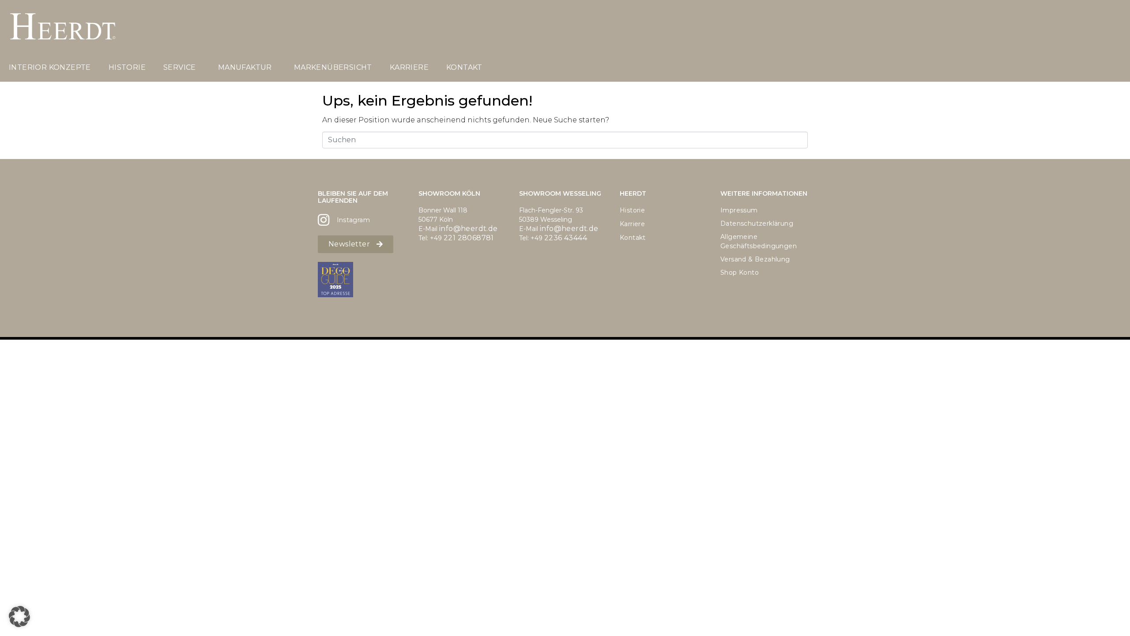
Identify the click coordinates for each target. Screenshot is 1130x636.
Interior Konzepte (50, 67)
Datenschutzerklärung (756, 223)
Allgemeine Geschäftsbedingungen (758, 241)
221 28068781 (469, 238)
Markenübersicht (333, 67)
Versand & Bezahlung (755, 259)
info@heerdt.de (468, 228)
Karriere (409, 67)
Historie (127, 67)
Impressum (739, 210)
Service (179, 67)
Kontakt (464, 67)
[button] (19, 616)
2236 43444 (565, 238)
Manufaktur (245, 67)
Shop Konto (739, 272)
